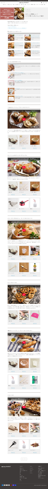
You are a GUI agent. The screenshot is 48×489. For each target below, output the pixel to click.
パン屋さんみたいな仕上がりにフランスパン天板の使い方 (17, 28)
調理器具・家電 (33, 4)
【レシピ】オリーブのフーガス (35, 44)
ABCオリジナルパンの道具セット (19, 72)
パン (26, 9)
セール (24, 6)
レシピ (29, 9)
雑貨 (44, 4)
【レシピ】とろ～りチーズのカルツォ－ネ (18, 44)
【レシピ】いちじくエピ (35, 50)
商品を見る (13, 148)
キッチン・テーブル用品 (39, 4)
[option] (24, 0)
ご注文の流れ (40, 469)
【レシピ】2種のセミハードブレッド (18, 51)
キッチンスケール (17, 88)
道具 (25, 4)
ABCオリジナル (10, 4)
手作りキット (5, 4)
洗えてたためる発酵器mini (18, 80)
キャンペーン (32, 469)
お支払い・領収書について (42, 470)
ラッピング (28, 4)
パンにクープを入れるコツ (12, 26)
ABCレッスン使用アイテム (16, 4)
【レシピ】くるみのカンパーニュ (18, 36)
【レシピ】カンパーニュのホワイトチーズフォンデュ (35, 36)
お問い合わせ (40, 474)
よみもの (31, 470)
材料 (21, 4)
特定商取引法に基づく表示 (42, 475)
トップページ (27, 11)
